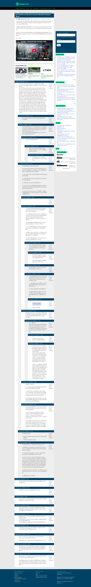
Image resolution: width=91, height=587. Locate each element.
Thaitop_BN (28, 242)
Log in (50, 83)
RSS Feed (37, 573)
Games (47, 18)
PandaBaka (28, 265)
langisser (21, 431)
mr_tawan (21, 115)
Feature (17, 8)
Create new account (61, 48)
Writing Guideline (18, 578)
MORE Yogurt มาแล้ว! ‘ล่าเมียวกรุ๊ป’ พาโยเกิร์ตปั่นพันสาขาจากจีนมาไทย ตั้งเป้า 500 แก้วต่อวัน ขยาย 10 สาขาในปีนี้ (66, 63)
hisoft (30, 252)
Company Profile (43, 8)
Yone (23, 197)
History (20, 573)
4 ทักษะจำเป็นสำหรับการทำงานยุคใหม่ (64, 116)
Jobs (31, 8)
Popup (16, 525)
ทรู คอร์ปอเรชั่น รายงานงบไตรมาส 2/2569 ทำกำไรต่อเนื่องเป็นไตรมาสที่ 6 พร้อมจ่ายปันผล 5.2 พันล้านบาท (66, 99)
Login (54, 8)
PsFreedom (28, 320)
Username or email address (62, 33)
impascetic (17, 544)
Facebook (41, 575)
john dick (31, 334)
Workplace (35, 8)
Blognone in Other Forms (41, 577)
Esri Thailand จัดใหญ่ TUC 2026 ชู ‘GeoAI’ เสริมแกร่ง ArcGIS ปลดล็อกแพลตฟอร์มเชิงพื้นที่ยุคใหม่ (66, 86)
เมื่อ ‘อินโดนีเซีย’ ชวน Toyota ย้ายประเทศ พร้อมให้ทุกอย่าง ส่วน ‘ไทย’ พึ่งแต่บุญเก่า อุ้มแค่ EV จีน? (66, 76)
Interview (22, 8)
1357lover (17, 553)
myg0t (16, 81)
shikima (23, 206)
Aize (16, 496)
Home (16, 12)
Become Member (18, 577)
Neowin (19, 38)
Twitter (37, 575)
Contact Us (17, 580)
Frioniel (30, 343)
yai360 (20, 124)
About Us (16, 573)
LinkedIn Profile (68, 578)
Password (59, 39)
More (75, 79)
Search (50, 8)
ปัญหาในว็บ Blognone (61, 128)
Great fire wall (60, 129)
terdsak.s (24, 310)
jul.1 (20, 442)
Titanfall (34, 18)
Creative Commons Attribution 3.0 (64, 573)
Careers (16, 574)
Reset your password (61, 50)
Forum (27, 8)
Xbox (50, 18)
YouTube (45, 575)
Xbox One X (39, 18)
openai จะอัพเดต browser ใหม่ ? (63, 134)
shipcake (17, 505)
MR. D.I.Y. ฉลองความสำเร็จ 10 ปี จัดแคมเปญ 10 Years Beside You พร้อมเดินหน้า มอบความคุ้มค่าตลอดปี (66, 71)
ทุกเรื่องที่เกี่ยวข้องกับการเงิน (62, 135)
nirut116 (17, 479)
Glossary (24, 578)
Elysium (17, 514)
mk (17, 18)
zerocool (24, 404)
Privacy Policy (17, 581)
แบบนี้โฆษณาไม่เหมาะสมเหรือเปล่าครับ (64, 136)
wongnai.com (60, 582)
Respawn (44, 18)
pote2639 (24, 137)
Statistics (16, 575)
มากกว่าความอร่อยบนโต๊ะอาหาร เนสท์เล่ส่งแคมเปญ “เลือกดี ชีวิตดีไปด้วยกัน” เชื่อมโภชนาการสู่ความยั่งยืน (65, 67)
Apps (37, 574)
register (50, 85)
